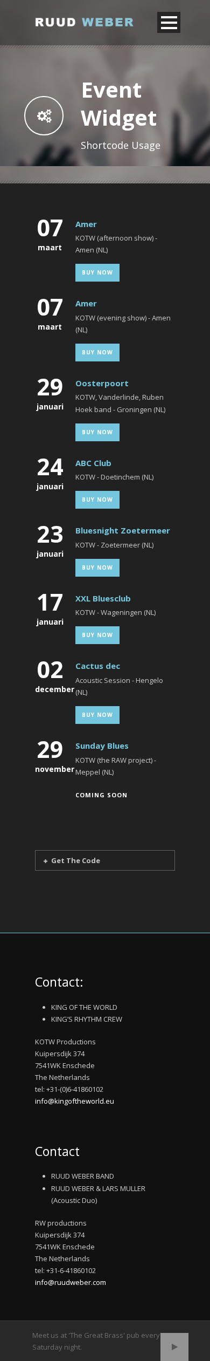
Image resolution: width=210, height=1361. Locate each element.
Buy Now (97, 272)
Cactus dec (97, 665)
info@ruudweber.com (70, 1282)
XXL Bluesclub (103, 598)
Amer (86, 223)
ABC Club (93, 462)
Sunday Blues (102, 745)
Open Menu (168, 22)
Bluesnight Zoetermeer (122, 530)
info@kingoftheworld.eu (74, 1101)
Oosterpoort (102, 383)
